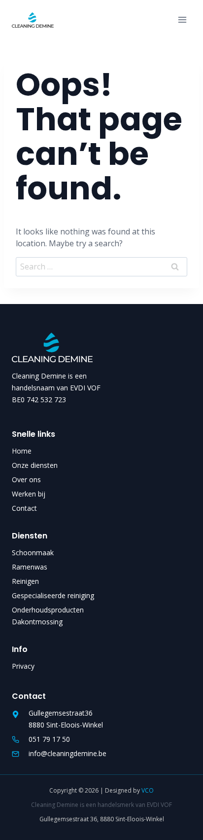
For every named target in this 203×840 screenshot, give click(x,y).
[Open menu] (182, 20)
